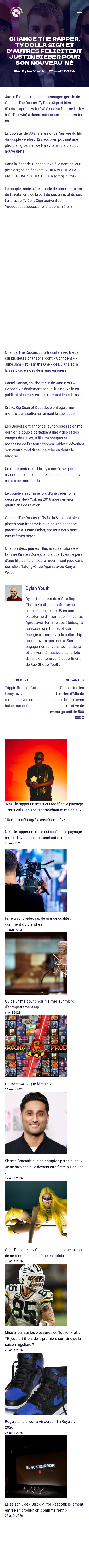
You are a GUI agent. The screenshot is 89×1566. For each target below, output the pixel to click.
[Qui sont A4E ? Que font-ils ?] (44, 1046)
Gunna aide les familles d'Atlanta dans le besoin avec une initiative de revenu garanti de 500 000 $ (66, 699)
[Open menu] (80, 12)
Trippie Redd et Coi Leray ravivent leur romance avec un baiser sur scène (20, 693)
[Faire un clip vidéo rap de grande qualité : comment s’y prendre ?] (44, 880)
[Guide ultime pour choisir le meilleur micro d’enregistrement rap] (44, 963)
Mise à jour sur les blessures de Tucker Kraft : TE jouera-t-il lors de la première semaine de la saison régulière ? (43, 1338)
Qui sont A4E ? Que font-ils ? (28, 1084)
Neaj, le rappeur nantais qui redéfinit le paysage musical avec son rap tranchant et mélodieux (44, 807)
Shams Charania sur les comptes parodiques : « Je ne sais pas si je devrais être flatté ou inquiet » (44, 1167)
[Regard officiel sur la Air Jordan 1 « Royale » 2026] (44, 1384)
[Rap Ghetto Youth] (16, 12)
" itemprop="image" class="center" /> (35, 820)
